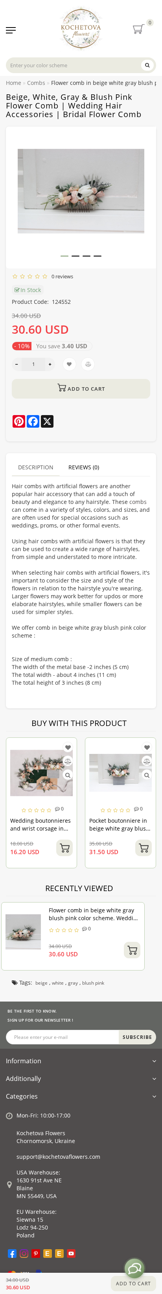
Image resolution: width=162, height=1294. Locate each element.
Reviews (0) (83, 467)
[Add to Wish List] (35, 747)
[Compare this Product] (35, 761)
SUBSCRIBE (137, 1037)
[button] (64, 256)
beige (41, 983)
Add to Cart (133, 1283)
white (58, 983)
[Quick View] (35, 775)
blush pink (93, 983)
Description (35, 467)
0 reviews (61, 276)
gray (73, 983)
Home (13, 82)
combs (138, 501)
